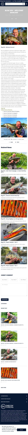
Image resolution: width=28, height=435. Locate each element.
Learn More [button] (4, 432)
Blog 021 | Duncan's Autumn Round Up (8, 361)
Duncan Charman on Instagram (10, 113)
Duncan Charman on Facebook (10, 115)
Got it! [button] (21, 429)
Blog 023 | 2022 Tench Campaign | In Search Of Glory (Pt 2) (12, 324)
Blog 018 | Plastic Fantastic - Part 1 (9, 265)
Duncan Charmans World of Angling (11, 111)
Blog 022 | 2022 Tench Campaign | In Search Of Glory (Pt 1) (12, 343)
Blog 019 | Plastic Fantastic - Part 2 (9, 242)
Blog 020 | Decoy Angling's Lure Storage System (10, 380)
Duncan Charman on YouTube (10, 116)
